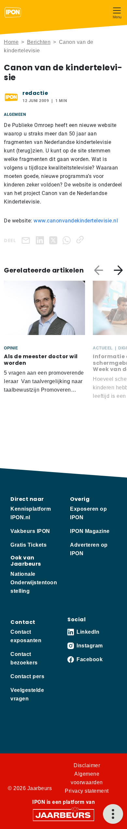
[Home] (13, 12)
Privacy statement (87, 791)
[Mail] (27, 240)
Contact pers (27, 676)
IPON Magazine (90, 531)
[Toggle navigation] (117, 12)
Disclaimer (87, 765)
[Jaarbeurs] (63, 814)
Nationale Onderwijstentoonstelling (33, 582)
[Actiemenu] (113, 814)
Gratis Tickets (28, 545)
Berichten (39, 42)
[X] (54, 239)
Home (11, 42)
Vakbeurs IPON (30, 531)
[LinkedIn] (41, 239)
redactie (35, 93)
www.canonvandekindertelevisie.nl (76, 221)
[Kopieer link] (81, 240)
